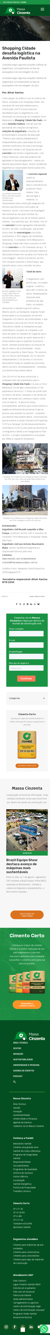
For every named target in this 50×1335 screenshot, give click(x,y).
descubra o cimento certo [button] (27, 1004)
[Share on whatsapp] (34, 604)
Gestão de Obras (40, 596)
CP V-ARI (17, 1216)
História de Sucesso (23, 1173)
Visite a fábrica (20, 1176)
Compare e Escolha (22, 1223)
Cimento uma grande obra (25, 1147)
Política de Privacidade (24, 1187)
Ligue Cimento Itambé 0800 (27, 1284)
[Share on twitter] (20, 604)
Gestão (32, 596)
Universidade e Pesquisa (26, 1065)
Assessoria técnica (22, 1317)
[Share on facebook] (16, 604)
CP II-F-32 (18, 1209)
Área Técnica (20, 1043)
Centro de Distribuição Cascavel (28, 1310)
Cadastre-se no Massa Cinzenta (28, 1126)
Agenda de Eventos (23, 1071)
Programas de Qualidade (25, 1169)
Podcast (18, 1076)
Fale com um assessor (24, 1291)
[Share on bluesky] (38, 604)
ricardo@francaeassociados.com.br (20, 562)
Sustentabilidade (23, 1059)
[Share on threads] (24, 604)
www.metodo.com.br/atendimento (19, 558)
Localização (19, 1180)
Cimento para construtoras (26, 1252)
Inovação (18, 1054)
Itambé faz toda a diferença (26, 1151)
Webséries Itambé (22, 1143)
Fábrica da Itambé (22, 1295)
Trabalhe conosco (22, 1191)
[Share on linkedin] (31, 604)
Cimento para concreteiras (26, 1255)
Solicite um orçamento (24, 1288)
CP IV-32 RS (19, 1212)
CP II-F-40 (18, 1220)
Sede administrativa (23, 1299)
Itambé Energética (22, 1184)
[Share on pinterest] (27, 604)
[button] (42, 12)
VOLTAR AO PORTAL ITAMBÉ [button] (14, 2)
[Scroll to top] (23, 1329)
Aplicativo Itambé (21, 1227)
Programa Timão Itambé (25, 1313)
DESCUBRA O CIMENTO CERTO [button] (27, 765)
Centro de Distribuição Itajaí (27, 1306)
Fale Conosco (19, 1280)
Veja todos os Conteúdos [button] (27, 915)
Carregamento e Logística (25, 1302)
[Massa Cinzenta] (17, 10)
